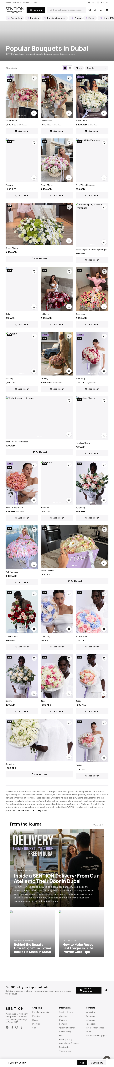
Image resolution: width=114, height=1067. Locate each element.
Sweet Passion (47, 570)
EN (102, 2)
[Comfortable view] (65, 68)
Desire (79, 765)
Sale (34, 1028)
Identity (9, 701)
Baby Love (81, 314)
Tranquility (45, 636)
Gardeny (9, 378)
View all (97, 825)
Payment (63, 1024)
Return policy (65, 1031)
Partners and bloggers (96, 1035)
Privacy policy (65, 1039)
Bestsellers (16, 18)
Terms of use (65, 1051)
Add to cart (23, 131)
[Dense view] (69, 68)
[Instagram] (98, 2)
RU (107, 2)
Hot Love (45, 314)
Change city (97, 1062)
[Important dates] (89, 10)
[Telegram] (93, 2)
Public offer (64, 1047)
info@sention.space (95, 1028)
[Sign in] (95, 10)
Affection (45, 507)
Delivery (63, 1020)
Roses (91, 18)
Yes (82, 1062)
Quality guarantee (67, 1028)
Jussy (78, 701)
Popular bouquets (40, 1012)
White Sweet (81, 120)
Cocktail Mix (46, 120)
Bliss (43, 701)
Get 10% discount (87, 990)
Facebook (91, 1024)
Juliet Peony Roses (14, 507)
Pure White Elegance (85, 185)
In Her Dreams (12, 636)
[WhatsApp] (89, 2)
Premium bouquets (56, 18)
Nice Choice (11, 120)
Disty (8, 314)
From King (80, 378)
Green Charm (12, 248)
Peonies (78, 18)
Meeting (44, 378)
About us (63, 1016)
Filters (79, 68)
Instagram (90, 1020)
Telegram (90, 1016)
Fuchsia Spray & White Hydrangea (91, 249)
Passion (9, 185)
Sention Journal (66, 1012)
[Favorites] (101, 10)
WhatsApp (91, 1012)
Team (88, 1031)
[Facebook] (21, 1027)
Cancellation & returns (69, 1043)
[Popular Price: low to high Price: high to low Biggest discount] (96, 68)
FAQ (61, 1035)
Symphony (80, 507)
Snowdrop (10, 764)
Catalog (38, 10)
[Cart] (106, 10)
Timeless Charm (83, 443)
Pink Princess (12, 572)
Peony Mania (47, 185)
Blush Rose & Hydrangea (17, 441)
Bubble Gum (81, 636)
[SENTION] (15, 10)
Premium (34, 18)
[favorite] (34, 78)
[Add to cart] (34, 113)
